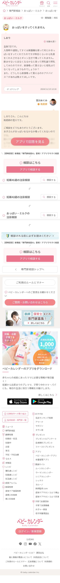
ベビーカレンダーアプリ (45, 455)
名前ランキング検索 (44, 417)
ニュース (9, 426)
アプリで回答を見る (30, 141)
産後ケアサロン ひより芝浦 (45, 496)
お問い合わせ (29, 565)
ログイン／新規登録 (30, 531)
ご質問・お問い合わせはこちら (30, 302)
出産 (7, 446)
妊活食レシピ (11, 478)
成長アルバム (11, 482)
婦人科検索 (10, 498)
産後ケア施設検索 (13, 490)
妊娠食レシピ (11, 474)
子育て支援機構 (42, 505)
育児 (7, 450)
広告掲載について (35, 561)
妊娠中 (8, 442)
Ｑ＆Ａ (8, 458)
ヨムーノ (39, 484)
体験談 (8, 462)
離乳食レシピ (11, 470)
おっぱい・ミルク (33, 10)
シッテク (39, 480)
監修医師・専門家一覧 (16, 420)
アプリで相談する (30, 169)
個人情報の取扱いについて (20, 557)
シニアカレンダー (43, 476)
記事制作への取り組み (16, 413)
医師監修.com (42, 488)
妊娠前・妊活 (11, 438)
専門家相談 (14, 10)
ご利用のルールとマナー (30, 282)
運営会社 (40, 552)
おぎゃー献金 (41, 509)
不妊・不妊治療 (12, 454)
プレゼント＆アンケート (45, 438)
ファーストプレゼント (45, 446)
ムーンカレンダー (43, 468)
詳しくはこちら (46, 394)
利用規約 (48, 561)
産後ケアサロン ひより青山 (45, 492)
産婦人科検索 (11, 494)
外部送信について (41, 557)
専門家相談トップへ (33, 269)
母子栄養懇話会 (42, 513)
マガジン (39, 425)
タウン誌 (39, 429)
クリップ (14, 89)
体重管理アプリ (42, 459)
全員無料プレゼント (44, 442)
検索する (51, 179)
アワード (39, 421)
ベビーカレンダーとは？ (24, 552)
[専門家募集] (30, 317)
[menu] (55, 4)
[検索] (48, 4)
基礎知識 (9, 434)
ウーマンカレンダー (44, 472)
